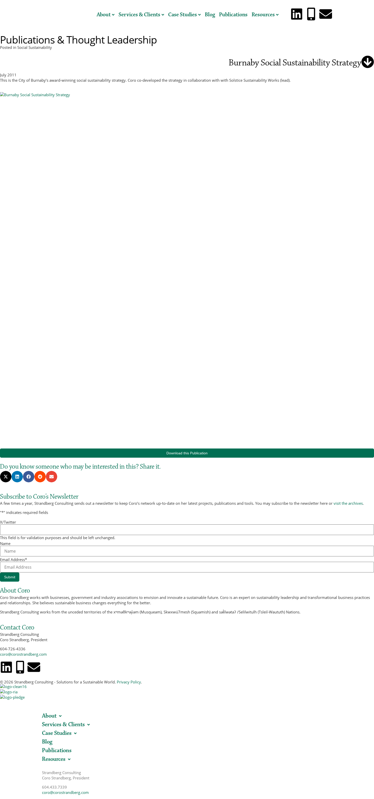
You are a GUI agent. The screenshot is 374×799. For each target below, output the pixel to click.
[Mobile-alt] (311, 14)
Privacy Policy (129, 681)
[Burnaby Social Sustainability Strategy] (367, 61)
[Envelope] (325, 14)
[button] (5, 476)
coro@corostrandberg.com (23, 654)
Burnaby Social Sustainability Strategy (295, 62)
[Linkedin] (296, 14)
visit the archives (348, 503)
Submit (9, 577)
